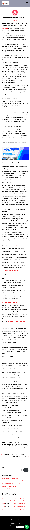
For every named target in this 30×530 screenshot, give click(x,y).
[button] (27, 527)
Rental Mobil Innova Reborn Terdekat (11, 483)
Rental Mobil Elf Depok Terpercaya (10, 489)
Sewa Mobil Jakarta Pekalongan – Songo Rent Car (14, 481)
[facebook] (11, 519)
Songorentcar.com (23, 325)
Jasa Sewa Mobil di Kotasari (19, 456)
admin (15, 20)
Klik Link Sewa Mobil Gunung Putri (10, 478)
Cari (3, 467)
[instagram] (14, 519)
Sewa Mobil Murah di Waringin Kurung (14, 454)
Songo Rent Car (14, 523)
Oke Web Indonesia (18, 525)
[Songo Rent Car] (5, 4)
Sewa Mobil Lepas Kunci (11, 271)
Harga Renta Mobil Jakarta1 (9, 486)
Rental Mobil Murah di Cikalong (15, 17)
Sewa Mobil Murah (13, 245)
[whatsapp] (18, 519)
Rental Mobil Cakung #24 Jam (17, 498)
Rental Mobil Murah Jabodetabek (16, 322)
